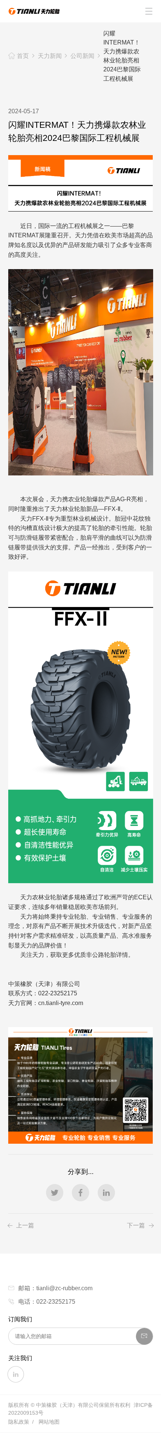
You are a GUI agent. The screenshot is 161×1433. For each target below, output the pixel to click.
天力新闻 (50, 55)
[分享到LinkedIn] (106, 1192)
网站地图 (49, 1422)
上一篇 (25, 1225)
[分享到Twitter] (54, 1192)
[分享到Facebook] (80, 1192)
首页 (23, 55)
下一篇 (136, 1225)
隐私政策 (18, 1422)
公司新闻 (82, 55)
